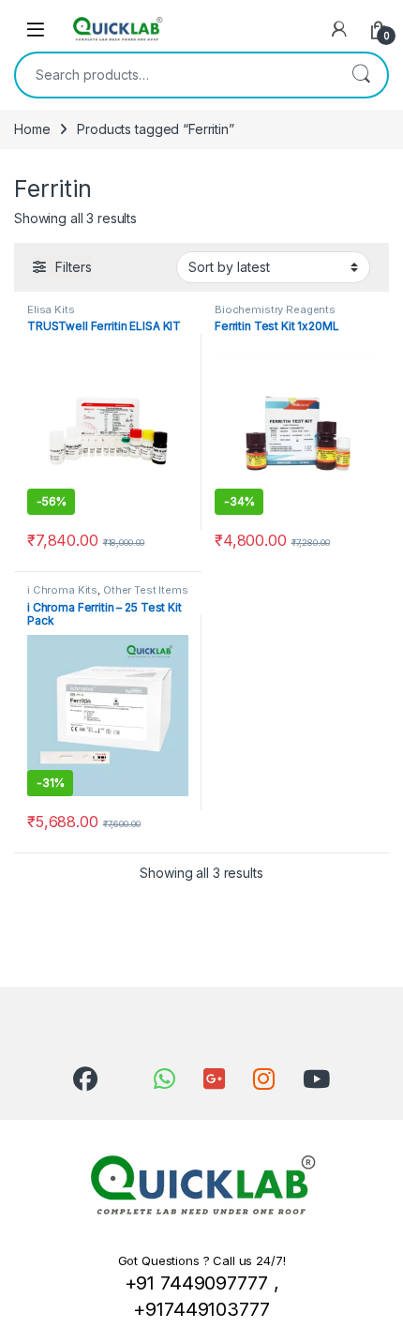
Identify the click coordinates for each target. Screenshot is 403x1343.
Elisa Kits (51, 309)
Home (32, 129)
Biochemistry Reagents (275, 309)
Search (361, 75)
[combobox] (175, 75)
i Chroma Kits (62, 589)
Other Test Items (145, 589)
